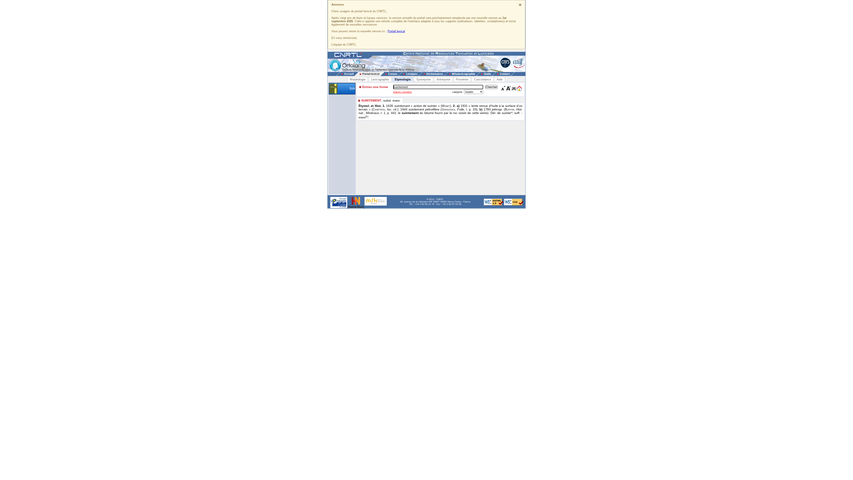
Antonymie (443, 79)
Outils (487, 74)
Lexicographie (380, 79)
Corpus (392, 74)
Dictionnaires (434, 74)
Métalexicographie (463, 74)
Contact (505, 74)
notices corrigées (402, 92)
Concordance (482, 79)
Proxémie (462, 79)
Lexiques (412, 74)
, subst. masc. (381, 100)
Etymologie (403, 79)
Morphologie (357, 79)
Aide (499, 79)
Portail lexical (396, 31)
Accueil (349, 74)
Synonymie (423, 79)
